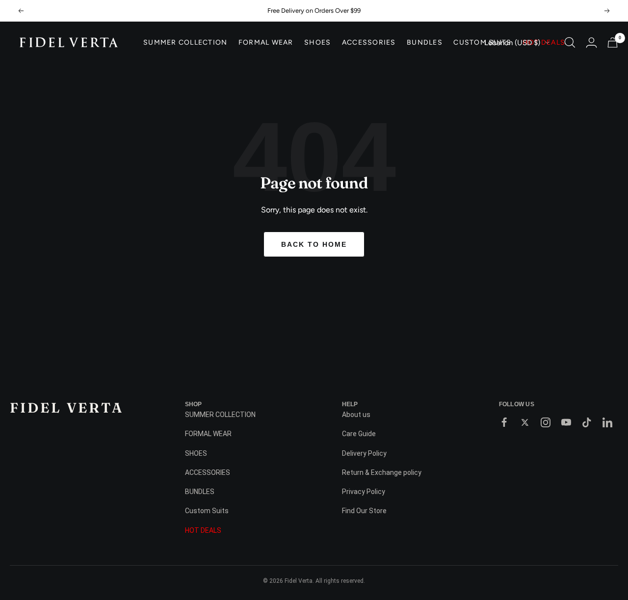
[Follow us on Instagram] (545, 422)
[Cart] (612, 42)
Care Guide (359, 434)
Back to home (314, 244)
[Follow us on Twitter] (525, 422)
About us (356, 414)
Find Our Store (364, 511)
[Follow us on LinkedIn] (607, 422)
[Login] (591, 42)
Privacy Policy (363, 492)
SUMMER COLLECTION (185, 43)
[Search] (570, 42)
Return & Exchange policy (381, 472)
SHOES (317, 43)
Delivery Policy (364, 453)
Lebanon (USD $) (512, 42)
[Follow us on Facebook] (504, 422)
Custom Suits (482, 43)
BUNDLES (425, 43)
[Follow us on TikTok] (586, 422)
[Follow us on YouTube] (566, 422)
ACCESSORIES (369, 43)
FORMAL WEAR (265, 43)
